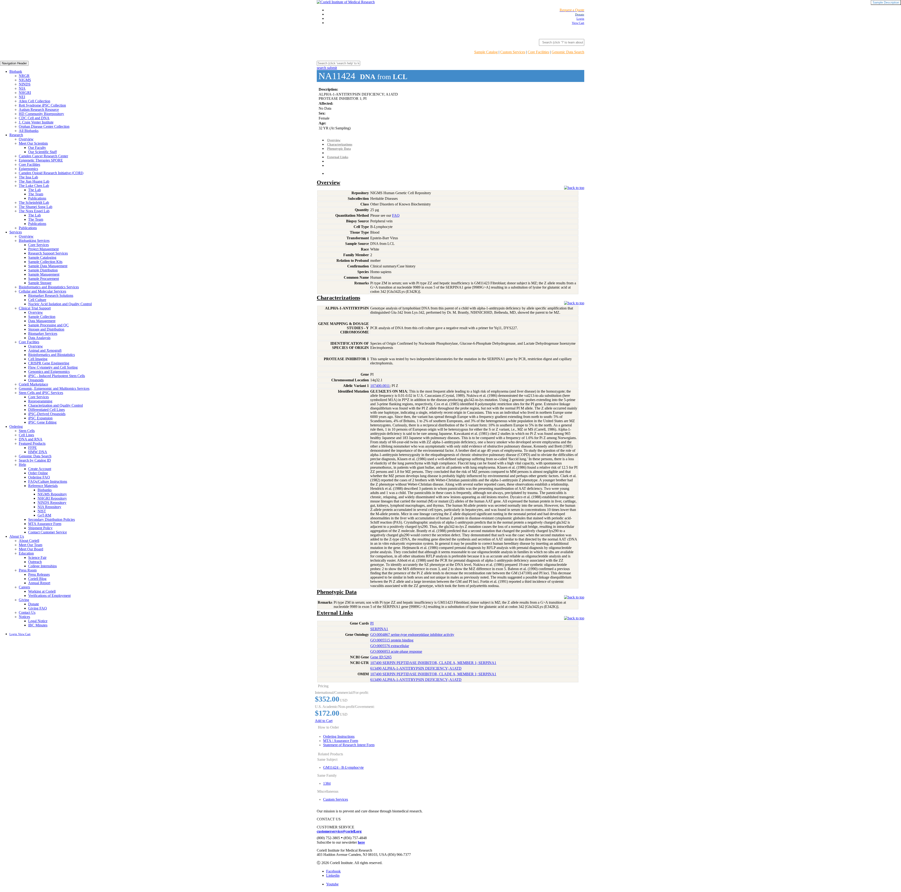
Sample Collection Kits (45, 262)
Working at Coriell (42, 591)
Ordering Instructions (339, 736)
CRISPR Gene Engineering (48, 363)
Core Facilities (538, 52)
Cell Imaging (37, 359)
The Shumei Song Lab (35, 207)
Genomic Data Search (568, 52)
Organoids (36, 380)
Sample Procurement (43, 279)
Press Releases (39, 574)
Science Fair (37, 558)
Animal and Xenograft (44, 350)
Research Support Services (48, 253)
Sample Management (43, 274)
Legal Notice (37, 621)
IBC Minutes (37, 625)
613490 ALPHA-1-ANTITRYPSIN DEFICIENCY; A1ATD (416, 668)
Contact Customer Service (47, 532)
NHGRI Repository (52, 498)
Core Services (38, 245)
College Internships (42, 566)
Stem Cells (27, 431)
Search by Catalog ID (35, 460)
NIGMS (25, 80)
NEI (22, 97)
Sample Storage (39, 283)
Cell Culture (37, 300)
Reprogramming (40, 401)
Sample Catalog (486, 52)
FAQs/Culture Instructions (47, 481)
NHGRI (25, 93)
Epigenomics (28, 169)
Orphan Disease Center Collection (44, 126)
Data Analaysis (39, 338)
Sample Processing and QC (48, 325)
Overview (26, 139)
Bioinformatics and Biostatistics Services (49, 287)
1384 (327, 783)
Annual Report (39, 583)
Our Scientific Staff (42, 152)
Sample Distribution (43, 270)
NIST (42, 511)
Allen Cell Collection (34, 101)
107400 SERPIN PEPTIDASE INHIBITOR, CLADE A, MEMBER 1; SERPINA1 (433, 663)
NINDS (25, 84)
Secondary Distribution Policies (51, 519)
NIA (22, 88)
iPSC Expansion (40, 418)
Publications (37, 198)
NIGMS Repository (52, 494)
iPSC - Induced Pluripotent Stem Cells (56, 376)
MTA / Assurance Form (340, 741)
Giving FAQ (37, 608)
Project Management (43, 249)
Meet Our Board (31, 549)
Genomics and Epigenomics (49, 372)
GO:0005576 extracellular (389, 646)
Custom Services (512, 52)
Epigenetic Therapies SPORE (41, 160)
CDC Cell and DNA (34, 118)
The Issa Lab (28, 177)
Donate (33, 604)
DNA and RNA (30, 439)
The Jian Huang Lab (34, 181)
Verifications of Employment (49, 596)
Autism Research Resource (39, 110)
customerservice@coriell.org (339, 831)
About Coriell (29, 541)
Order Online (38, 473)
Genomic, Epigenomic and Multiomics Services (54, 388)
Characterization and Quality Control (55, 405)
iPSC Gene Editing (42, 422)
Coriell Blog (37, 579)
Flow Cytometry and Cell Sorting (53, 367)
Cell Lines (26, 435)
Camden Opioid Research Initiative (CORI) (51, 173)
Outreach (35, 562)
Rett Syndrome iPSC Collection (42, 105)
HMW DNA (37, 452)
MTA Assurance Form (44, 524)
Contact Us (27, 612)
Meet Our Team (30, 545)
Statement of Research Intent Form (348, 745)
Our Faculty (37, 148)
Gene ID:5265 (381, 657)
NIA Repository (49, 507)
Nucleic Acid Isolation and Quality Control (60, 304)
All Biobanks (28, 131)
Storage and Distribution (46, 329)
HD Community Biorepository (41, 114)
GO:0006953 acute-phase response (396, 651)
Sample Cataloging (42, 257)
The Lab (34, 190)
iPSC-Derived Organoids (46, 414)
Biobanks (45, 490)
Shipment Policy (40, 528)
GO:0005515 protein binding (391, 640)
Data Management (41, 321)
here (361, 842)
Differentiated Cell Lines (46, 410)
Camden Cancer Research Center (43, 156)
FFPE (32, 448)
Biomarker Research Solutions (50, 295)
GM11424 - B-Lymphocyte (343, 767)
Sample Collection (41, 317)
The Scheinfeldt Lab (34, 203)
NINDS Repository (52, 503)
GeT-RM (44, 515)
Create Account (39, 469)
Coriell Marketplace (33, 384)
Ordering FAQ (39, 477)
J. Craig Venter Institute (36, 122)
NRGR (24, 76)
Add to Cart (323, 721)
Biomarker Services (42, 334)
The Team (35, 194)
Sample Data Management (47, 266)
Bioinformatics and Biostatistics (51, 355)
